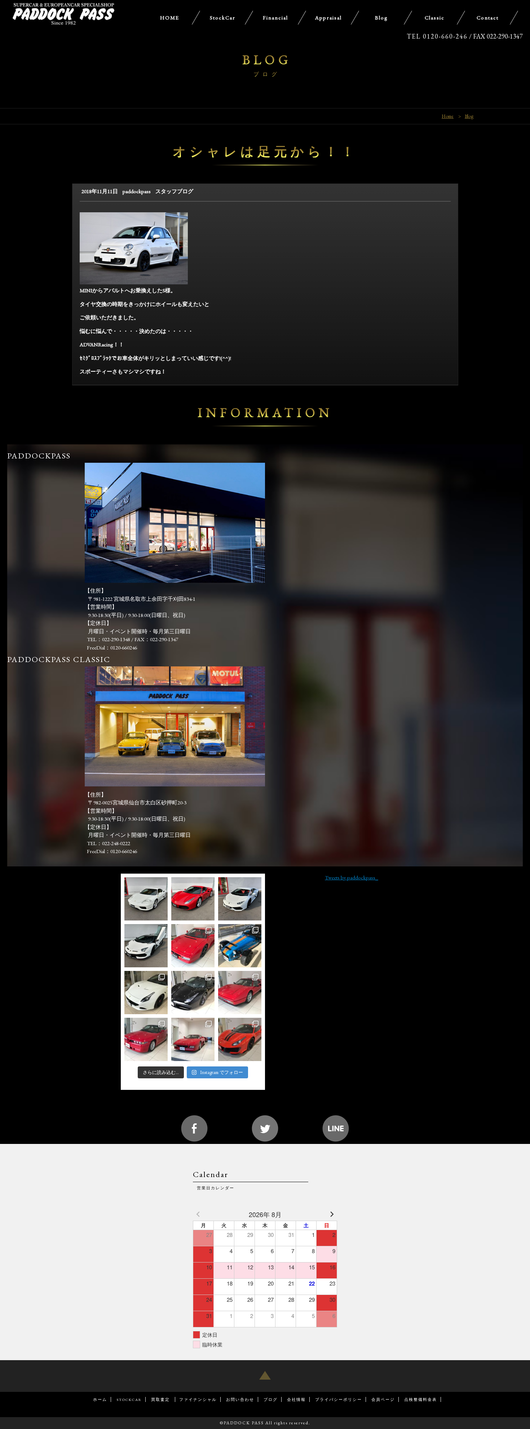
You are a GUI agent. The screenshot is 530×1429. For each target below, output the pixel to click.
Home (448, 116)
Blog (469, 116)
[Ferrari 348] (193, 1039)
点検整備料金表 (420, 1399)
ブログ (271, 1399)
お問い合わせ (240, 1399)
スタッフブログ (174, 191)
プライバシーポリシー (338, 1399)
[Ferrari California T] (146, 992)
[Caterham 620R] (239, 945)
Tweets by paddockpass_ (351, 877)
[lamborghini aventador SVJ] (146, 945)
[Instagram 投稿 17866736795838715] (193, 992)
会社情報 (296, 1399)
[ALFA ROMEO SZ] (146, 1039)
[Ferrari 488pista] (239, 1039)
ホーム (100, 1399)
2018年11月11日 (99, 191)
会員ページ (383, 1399)
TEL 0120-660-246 (437, 36)
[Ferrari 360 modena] (146, 898)
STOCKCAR (129, 1399)
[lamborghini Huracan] (239, 898)
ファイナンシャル (198, 1399)
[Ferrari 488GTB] (193, 898)
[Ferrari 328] (239, 992)
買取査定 (161, 1399)
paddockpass (137, 191)
